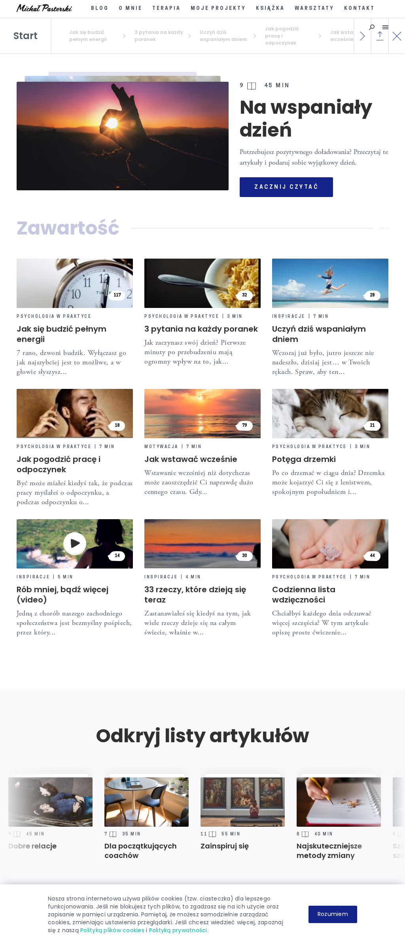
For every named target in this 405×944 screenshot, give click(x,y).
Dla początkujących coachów (108, 850)
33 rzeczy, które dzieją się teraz (195, 594)
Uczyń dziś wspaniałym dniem (319, 334)
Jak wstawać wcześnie (190, 459)
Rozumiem (333, 914)
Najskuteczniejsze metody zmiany (296, 850)
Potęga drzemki (304, 459)
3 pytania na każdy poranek (201, 329)
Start (25, 35)
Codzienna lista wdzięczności (303, 594)
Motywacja (161, 447)
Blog (100, 8)
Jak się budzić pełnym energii (61, 334)
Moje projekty (218, 8)
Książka (270, 8)
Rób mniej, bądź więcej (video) (62, 594)
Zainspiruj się (192, 846)
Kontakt (359, 8)
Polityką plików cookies (112, 930)
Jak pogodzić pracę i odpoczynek (58, 464)
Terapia (166, 8)
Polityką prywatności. (178, 930)
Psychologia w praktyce (54, 317)
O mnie (130, 8)
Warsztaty (314, 8)
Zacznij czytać (286, 187)
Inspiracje (288, 317)
